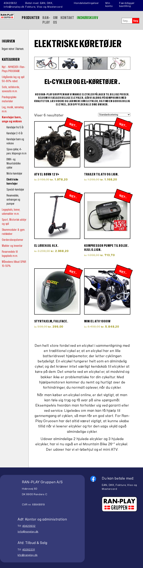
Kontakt (67, 18)
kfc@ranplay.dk (27, 555)
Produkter (31, 18)
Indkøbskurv (87, 18)
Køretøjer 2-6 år (15, 133)
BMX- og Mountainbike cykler (13, 163)
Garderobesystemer (12, 239)
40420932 (10, 3)
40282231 (28, 550)
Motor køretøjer (14, 173)
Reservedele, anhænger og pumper (13, 199)
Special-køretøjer (15, 189)
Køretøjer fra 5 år (15, 127)
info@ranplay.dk (14, 7)
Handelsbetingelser (86, 3)
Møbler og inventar (12, 245)
